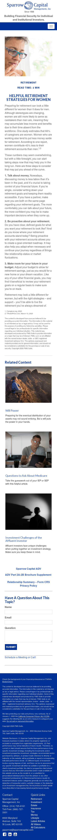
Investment (36, 802)
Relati (10, 582)
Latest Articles (38, 821)
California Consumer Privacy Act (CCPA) (34, 716)
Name (8, 607)
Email (8, 617)
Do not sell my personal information (20, 721)
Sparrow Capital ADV (28, 568)
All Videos (36, 824)
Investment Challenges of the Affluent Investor (23, 539)
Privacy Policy (28, 585)
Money (34, 814)
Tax (33, 811)
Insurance (36, 808)
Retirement (36, 798)
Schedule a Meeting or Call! (20, 657)
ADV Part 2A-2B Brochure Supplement (28, 574)
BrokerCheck (7, 681)
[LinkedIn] (10, 834)
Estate (34, 805)
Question (10, 628)
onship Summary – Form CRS (32, 582)
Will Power (12, 410)
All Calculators (38, 827)
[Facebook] (4, 834)
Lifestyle (35, 817)
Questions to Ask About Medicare (26, 475)
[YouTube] (15, 834)
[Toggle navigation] (51, 26)
